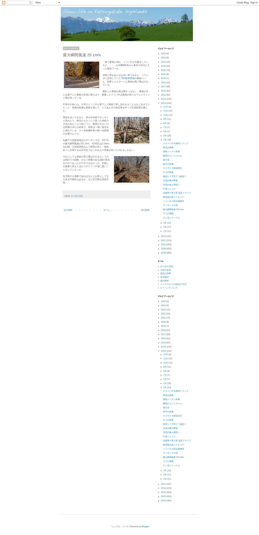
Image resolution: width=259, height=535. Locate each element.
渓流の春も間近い (171, 185)
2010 (163, 244)
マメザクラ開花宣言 (172, 168)
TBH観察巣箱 (128, 78)
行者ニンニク (169, 189)
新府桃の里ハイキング (173, 197)
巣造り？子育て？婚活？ (174, 176)
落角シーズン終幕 (171, 151)
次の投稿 (68, 210)
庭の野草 (164, 280)
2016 (163, 91)
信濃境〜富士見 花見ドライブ (177, 193)
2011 (163, 240)
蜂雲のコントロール (172, 156)
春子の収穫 (168, 164)
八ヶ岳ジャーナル (171, 218)
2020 (163, 74)
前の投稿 (145, 210)
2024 (163, 57)
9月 (165, 119)
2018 (163, 82)
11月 (165, 111)
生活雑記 (164, 277)
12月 (165, 107)
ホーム (106, 210)
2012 (163, 236)
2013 (163, 103)
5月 (165, 135)
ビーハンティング (168, 288)
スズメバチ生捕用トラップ (175, 143)
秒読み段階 (168, 147)
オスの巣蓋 (168, 172)
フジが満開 (168, 213)
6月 (165, 131)
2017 (163, 86)
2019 (163, 78)
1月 (165, 231)
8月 (165, 123)
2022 (163, 66)
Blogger (145, 526)
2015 (163, 95)
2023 (163, 62)
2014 (163, 99)
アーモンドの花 (170, 205)
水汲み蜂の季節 (170, 180)
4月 (165, 140)
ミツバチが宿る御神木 (173, 201)
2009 (163, 248)
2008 (163, 253)
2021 (163, 70)
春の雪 (166, 160)
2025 (163, 53)
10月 (165, 115)
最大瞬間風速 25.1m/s (173, 209)
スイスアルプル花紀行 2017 (173, 284)
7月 (165, 127)
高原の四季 (165, 273)
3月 (165, 223)
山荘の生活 (165, 270)
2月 (165, 227)
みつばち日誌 (77, 196)
